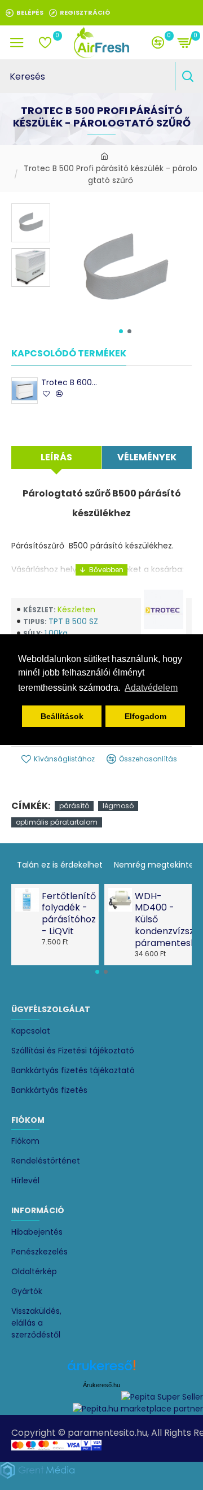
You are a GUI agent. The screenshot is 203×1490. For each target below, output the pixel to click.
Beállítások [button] (62, 716)
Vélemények (146, 457)
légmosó (118, 806)
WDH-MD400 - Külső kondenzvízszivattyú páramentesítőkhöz (160, 920)
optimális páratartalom (57, 822)
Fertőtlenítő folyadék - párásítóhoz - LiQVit (67, 914)
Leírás (56, 457)
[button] (121, 331)
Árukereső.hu (101, 1385)
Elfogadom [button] (145, 716)
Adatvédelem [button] (151, 687)
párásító (74, 806)
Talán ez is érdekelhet (60, 864)
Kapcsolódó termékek (68, 354)
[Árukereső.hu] (101, 1369)
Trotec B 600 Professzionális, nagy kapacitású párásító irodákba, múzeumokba (70, 382)
